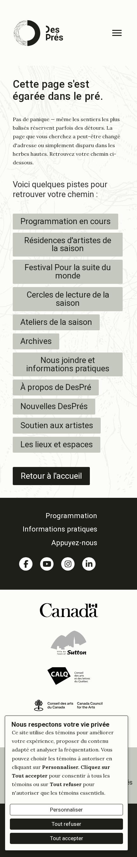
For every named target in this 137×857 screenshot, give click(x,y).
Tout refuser (66, 824)
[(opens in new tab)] (69, 610)
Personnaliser (66, 809)
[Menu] (117, 33)
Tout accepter (66, 838)
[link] (57, 516)
